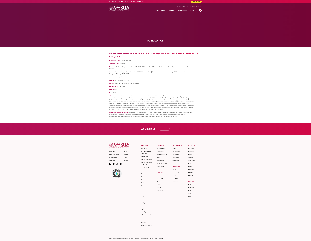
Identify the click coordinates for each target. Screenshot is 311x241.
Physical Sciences (146, 209)
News (179, 6)
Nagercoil (191, 169)
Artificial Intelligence (146, 159)
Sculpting (143, 212)
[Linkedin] (121, 164)
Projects (159, 187)
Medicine (143, 197)
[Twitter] (114, 164)
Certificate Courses (162, 163)
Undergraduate (161, 148)
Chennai (190, 157)
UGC (189, 193)
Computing (144, 179)
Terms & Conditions (159, 238)
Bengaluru (191, 154)
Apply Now (164, 129)
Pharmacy (143, 206)
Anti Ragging (113, 157)
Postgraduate (160, 151)
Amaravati (191, 151)
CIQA (189, 196)
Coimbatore (191, 160)
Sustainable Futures (146, 225)
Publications (147, 43)
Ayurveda (143, 170)
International (113, 1)
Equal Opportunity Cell (146, 238)
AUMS (174, 169)
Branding (175, 175)
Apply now (112, 151)
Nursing (143, 203)
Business (143, 176)
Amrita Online (160, 166)
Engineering (144, 185)
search (200, 10)
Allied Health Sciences (147, 167)
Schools (133, 1)
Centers (159, 175)
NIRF (189, 190)
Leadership (176, 154)
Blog (183, 6)
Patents (159, 184)
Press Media (176, 157)
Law (142, 188)
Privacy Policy (130, 238)
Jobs (193, 6)
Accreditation (176, 151)
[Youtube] (117, 164)
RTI (152, 238)
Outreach (112, 160)
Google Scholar (161, 178)
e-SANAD (175, 178)
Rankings (175, 148)
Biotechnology (145, 173)
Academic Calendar (178, 172)
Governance (176, 160)
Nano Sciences (145, 200)
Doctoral (159, 157)
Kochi (189, 163)
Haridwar (190, 175)
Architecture (144, 156)
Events (189, 6)
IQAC (189, 184)
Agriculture (144, 148)
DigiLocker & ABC (177, 181)
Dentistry (143, 182)
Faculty (127, 1)
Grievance (137, 238)
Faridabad (191, 172)
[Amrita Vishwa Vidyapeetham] (119, 8)
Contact (199, 6)
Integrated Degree (162, 154)
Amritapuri (191, 148)
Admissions (196, 1)
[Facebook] (110, 164)
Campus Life (140, 1)
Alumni (121, 1)
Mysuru (190, 166)
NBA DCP (191, 187)
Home (141, 43)
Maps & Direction (114, 154)
